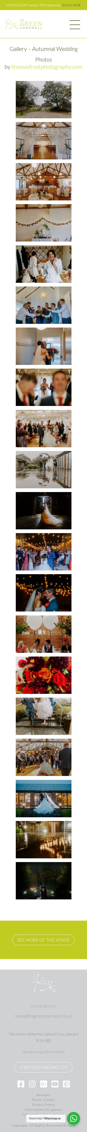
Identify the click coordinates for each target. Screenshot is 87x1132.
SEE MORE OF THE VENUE (43, 940)
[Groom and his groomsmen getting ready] (43, 305)
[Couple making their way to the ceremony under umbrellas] (43, 469)
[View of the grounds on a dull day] (43, 99)
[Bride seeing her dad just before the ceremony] (43, 346)
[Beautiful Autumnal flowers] (43, 675)
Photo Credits (43, 1100)
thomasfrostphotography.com (47, 66)
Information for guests (44, 1109)
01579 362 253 (43, 1006)
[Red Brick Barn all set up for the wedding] (43, 181)
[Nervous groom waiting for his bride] (43, 387)
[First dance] (43, 757)
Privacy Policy (43, 1105)
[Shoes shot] (43, 716)
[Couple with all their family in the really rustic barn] (43, 551)
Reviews (44, 1095)
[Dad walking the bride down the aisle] (43, 428)
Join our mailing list (43, 1067)
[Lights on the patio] (43, 839)
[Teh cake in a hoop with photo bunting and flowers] (43, 222)
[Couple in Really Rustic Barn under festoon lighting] (43, 592)
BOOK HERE (71, 5)
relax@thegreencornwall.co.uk (43, 1016)
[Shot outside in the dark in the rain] (43, 880)
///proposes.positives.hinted (43, 1052)
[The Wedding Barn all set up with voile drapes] (43, 140)
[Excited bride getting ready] (43, 264)
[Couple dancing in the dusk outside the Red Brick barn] (43, 798)
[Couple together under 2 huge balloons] (43, 634)
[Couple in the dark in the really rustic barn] (43, 510)
